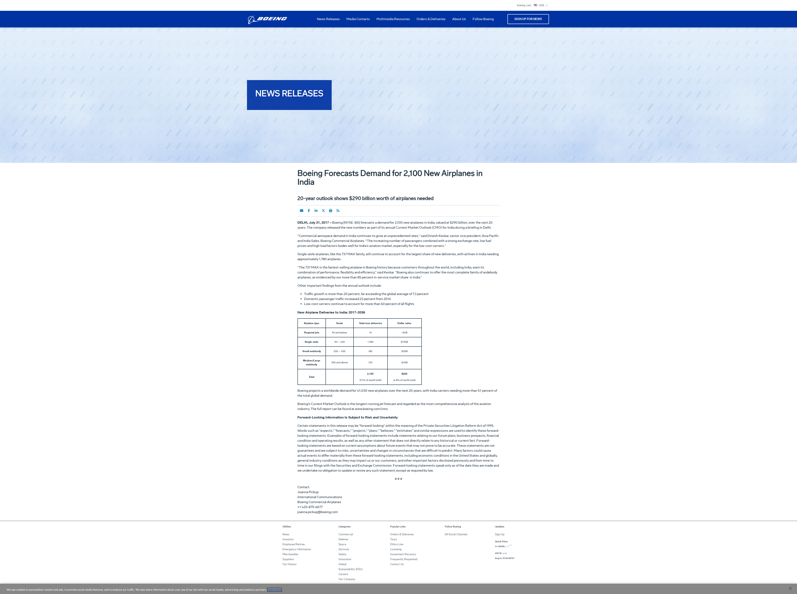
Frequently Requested (403, 559)
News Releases (328, 19)
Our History (289, 564)
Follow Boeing (483, 19)
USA (542, 5)
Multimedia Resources (391, 20)
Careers (343, 574)
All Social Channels (456, 534)
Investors (288, 539)
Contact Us (397, 564)
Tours (393, 539)
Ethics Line (396, 544)
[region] (398, 589)
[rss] (338, 210)
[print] (331, 210)
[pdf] (345, 210)
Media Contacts (358, 19)
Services (344, 549)
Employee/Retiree (293, 544)
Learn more (274, 589)
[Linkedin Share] (316, 210)
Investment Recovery (403, 554)
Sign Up (500, 534)
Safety (342, 554)
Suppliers (288, 559)
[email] (301, 210)
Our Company (347, 579)
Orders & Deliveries (429, 20)
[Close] (790, 588)
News (285, 534)
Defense (343, 539)
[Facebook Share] (309, 210)
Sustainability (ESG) (351, 569)
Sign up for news (528, 19)
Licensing (396, 549)
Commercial (346, 534)
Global (342, 564)
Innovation (345, 559)
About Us (457, 20)
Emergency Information (296, 549)
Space (342, 544)
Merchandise (290, 554)
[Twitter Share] (323, 210)
